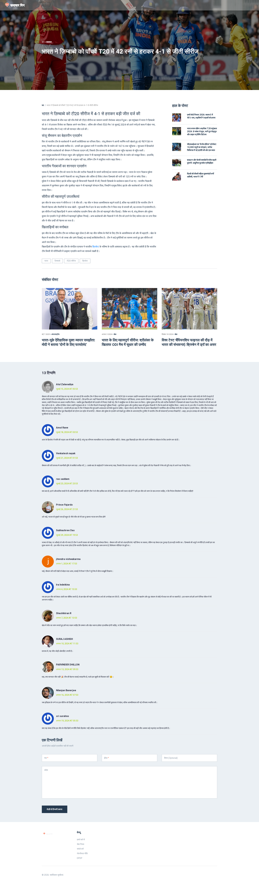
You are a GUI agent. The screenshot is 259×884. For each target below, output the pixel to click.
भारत (46, 260)
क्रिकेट (95, 247)
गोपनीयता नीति (82, 853)
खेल (115, 334)
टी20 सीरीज (71, 260)
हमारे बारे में (81, 839)
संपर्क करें (80, 848)
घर (43, 42)
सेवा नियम (80, 844)
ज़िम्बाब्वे (57, 260)
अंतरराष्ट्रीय (55, 334)
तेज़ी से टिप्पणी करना (54, 809)
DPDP (79, 858)
